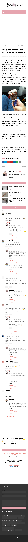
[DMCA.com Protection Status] (14, 467)
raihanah (7, 390)
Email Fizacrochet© (14, 465)
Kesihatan (4, 520)
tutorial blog (18, 530)
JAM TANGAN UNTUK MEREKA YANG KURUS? (16, 193)
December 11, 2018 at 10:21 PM (15, 319)
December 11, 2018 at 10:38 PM (16, 401)
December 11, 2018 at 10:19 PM (15, 291)
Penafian (19, 537)
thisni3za (8, 276)
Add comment (10, 416)
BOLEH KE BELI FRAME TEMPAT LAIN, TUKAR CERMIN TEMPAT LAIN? (17, 200)
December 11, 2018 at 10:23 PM (16, 373)
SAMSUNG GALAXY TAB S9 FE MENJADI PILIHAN (16, 187)
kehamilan (14, 525)
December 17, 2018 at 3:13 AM (15, 265)
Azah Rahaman (9, 335)
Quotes (22, 522)
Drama (22, 515)
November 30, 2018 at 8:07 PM (12, 305)
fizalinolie (4, 55)
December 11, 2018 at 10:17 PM (15, 251)
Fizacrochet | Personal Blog (18, 539)
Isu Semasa (21, 518)
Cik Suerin (8, 213)
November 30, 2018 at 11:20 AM (12, 278)
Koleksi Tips (11, 520)
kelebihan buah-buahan (7, 527)
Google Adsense (6, 518)
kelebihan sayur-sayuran (8, 530)
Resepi (4, 525)
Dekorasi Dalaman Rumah (13, 515)
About (14, 537)
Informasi (14, 518)
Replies (8, 222)
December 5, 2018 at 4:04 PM (12, 391)
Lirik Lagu (18, 520)
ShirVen (7, 304)
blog (9, 525)
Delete (10, 220)
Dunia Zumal (9, 241)
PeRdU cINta (9, 361)
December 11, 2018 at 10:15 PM (15, 225)
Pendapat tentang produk (11, 45)
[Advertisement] (14, 29)
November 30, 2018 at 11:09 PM (12, 336)
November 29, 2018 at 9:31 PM (12, 214)
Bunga (3, 515)
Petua (17, 522)
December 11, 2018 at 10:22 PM (16, 348)
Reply (7, 220)
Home (3, 45)
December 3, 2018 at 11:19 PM (12, 362)
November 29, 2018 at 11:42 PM (12, 242)
